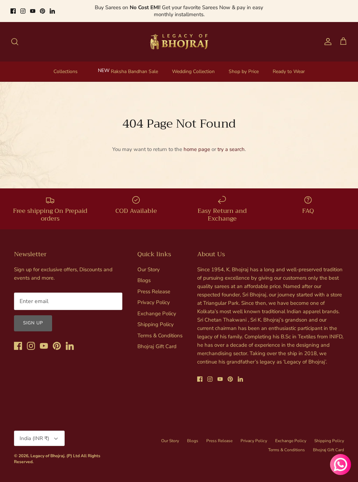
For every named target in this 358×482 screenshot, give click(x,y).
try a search (231, 149)
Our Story (148, 269)
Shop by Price (244, 71)
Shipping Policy (155, 324)
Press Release (153, 291)
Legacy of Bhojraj (47, 456)
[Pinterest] (42, 11)
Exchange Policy (156, 313)
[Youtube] (32, 11)
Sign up (33, 323)
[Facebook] (13, 11)
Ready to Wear (289, 71)
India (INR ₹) (34, 438)
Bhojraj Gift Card (157, 346)
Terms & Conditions (159, 335)
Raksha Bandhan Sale (134, 71)
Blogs (144, 280)
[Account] (326, 41)
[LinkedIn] (52, 11)
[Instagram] (23, 11)
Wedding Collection (193, 71)
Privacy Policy (153, 302)
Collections (65, 71)
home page (197, 149)
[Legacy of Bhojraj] (179, 41)
